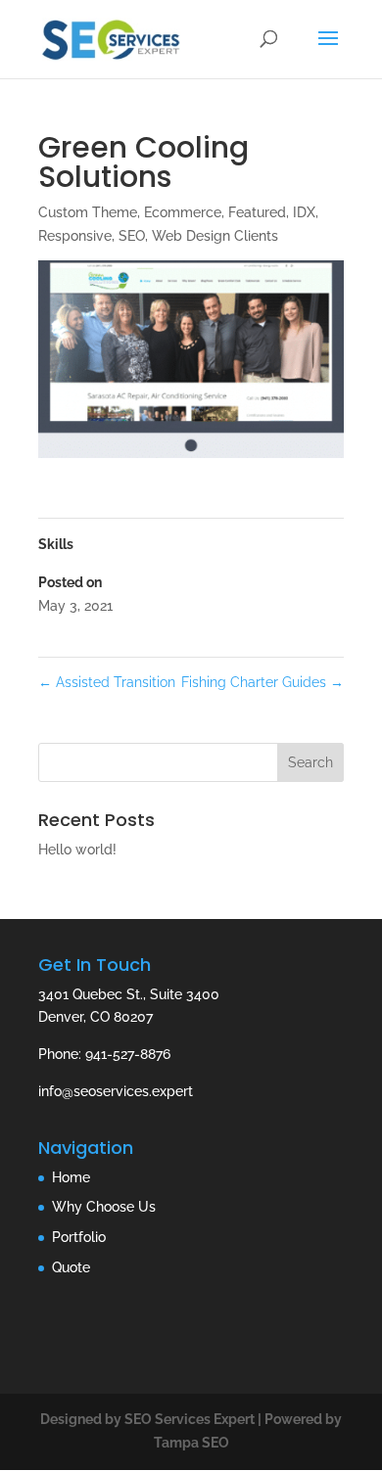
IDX (304, 212)
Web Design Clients (215, 236)
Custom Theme (87, 212)
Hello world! (77, 849)
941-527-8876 (127, 1054)
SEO (132, 236)
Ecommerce (182, 212)
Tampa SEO (191, 1442)
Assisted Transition (106, 682)
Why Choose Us (104, 1207)
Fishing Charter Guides (262, 682)
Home (71, 1177)
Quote (71, 1267)
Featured (257, 212)
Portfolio (79, 1237)
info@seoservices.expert (115, 1091)
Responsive (75, 236)
